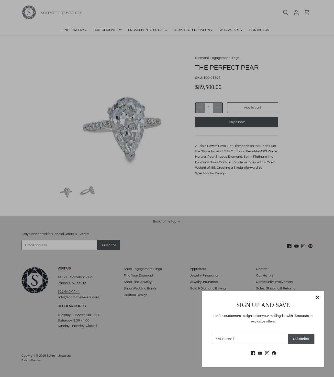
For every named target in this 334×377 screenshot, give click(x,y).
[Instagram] (267, 353)
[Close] (317, 297)
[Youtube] (260, 353)
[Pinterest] (274, 353)
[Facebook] (253, 353)
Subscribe (301, 339)
